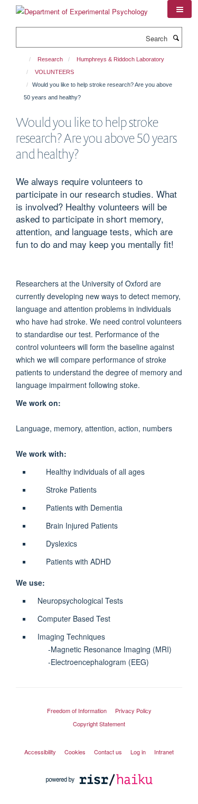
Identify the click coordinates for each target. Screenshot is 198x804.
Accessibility (40, 751)
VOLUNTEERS (54, 72)
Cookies (75, 751)
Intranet (164, 751)
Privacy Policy (133, 710)
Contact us (108, 751)
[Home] (25, 59)
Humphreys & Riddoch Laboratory (120, 59)
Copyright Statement (99, 723)
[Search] (176, 37)
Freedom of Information (77, 710)
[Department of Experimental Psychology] (82, 8)
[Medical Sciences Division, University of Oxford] (99, 701)
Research (50, 59)
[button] (179, 9)
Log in (138, 751)
